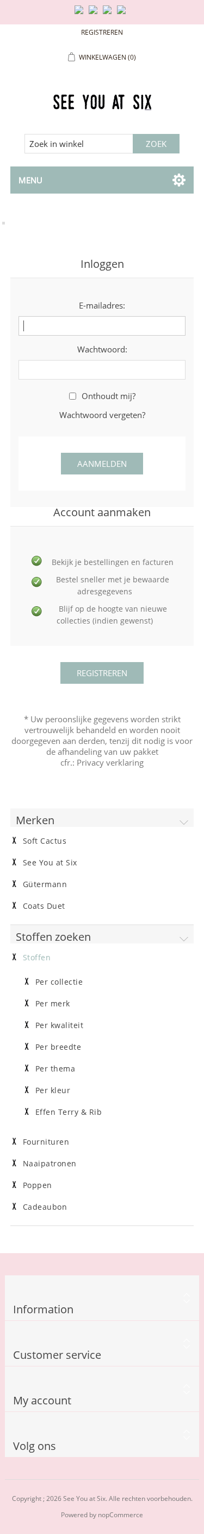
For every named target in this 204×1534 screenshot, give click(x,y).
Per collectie (59, 982)
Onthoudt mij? (108, 395)
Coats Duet (44, 906)
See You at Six (50, 863)
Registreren (102, 32)
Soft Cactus (45, 841)
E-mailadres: (102, 305)
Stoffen (37, 957)
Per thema (55, 1069)
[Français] (109, 14)
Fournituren (46, 1142)
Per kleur (53, 1090)
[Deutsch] (123, 14)
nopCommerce (120, 1514)
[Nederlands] (95, 14)
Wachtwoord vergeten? (102, 414)
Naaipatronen (50, 1164)
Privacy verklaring (110, 762)
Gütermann (45, 884)
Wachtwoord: (102, 349)
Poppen (37, 1185)
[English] (81, 14)
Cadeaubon (45, 1207)
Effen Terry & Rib (68, 1112)
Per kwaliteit (59, 1025)
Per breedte (58, 1047)
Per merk (52, 1004)
